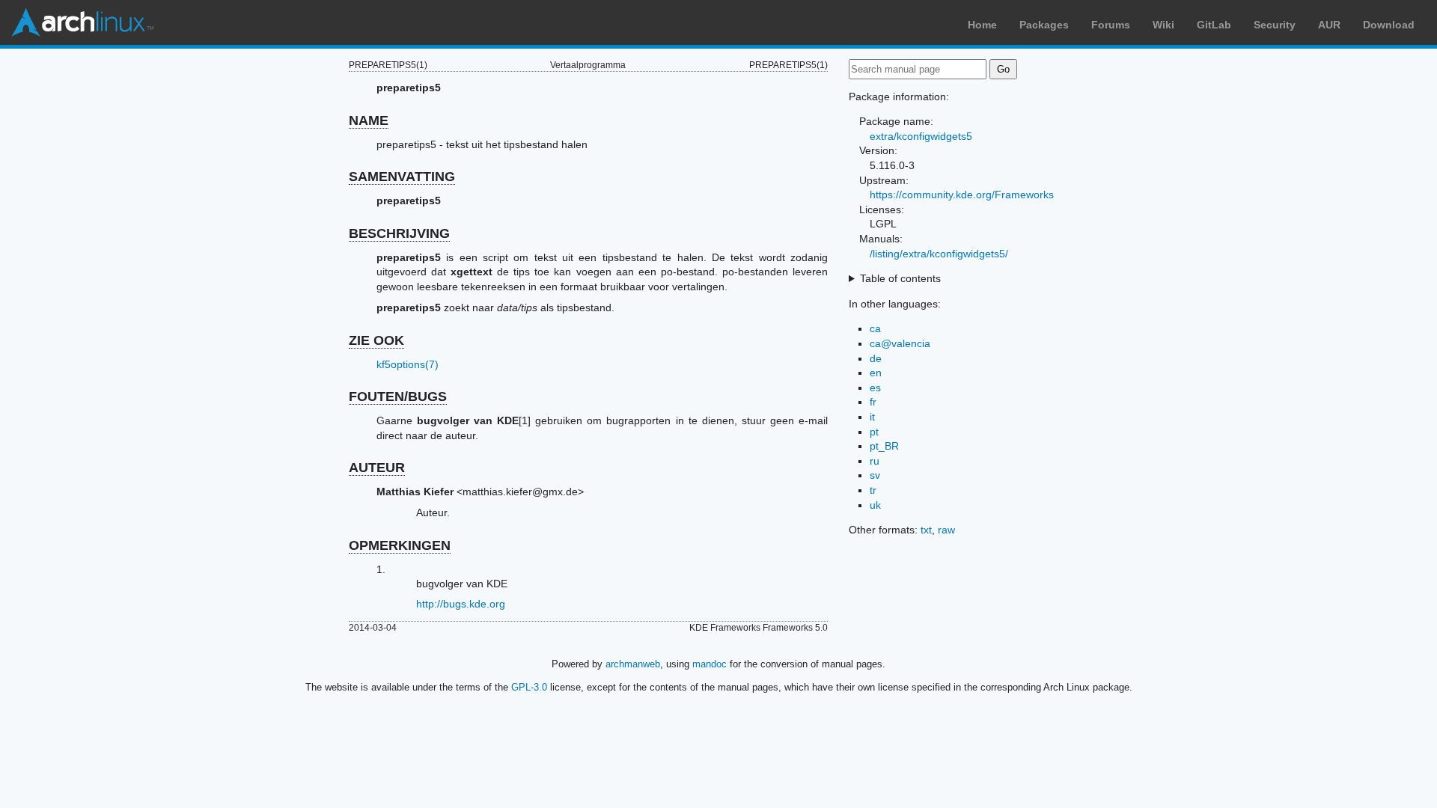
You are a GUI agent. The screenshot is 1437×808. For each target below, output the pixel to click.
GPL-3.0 (529, 687)
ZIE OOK (376, 340)
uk (875, 505)
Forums (1110, 25)
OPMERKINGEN (400, 545)
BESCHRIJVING (399, 233)
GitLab (1214, 25)
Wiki (1163, 25)
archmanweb (632, 664)
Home (982, 25)
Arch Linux (82, 22)
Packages (1044, 25)
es (875, 388)
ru (874, 461)
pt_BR (884, 446)
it (872, 417)
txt (926, 530)
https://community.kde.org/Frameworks (962, 195)
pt (874, 432)
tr (873, 490)
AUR (1329, 25)
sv (875, 475)
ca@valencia (900, 343)
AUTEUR (377, 467)
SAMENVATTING (402, 176)
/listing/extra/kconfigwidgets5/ (939, 254)
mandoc (709, 664)
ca (875, 328)
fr (873, 402)
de (876, 358)
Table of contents (900, 278)
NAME (368, 120)
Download (1389, 25)
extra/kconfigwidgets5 (921, 136)
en (876, 373)
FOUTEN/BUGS (398, 396)
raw (946, 530)
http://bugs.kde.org (460, 604)
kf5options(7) (407, 364)
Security (1275, 25)
